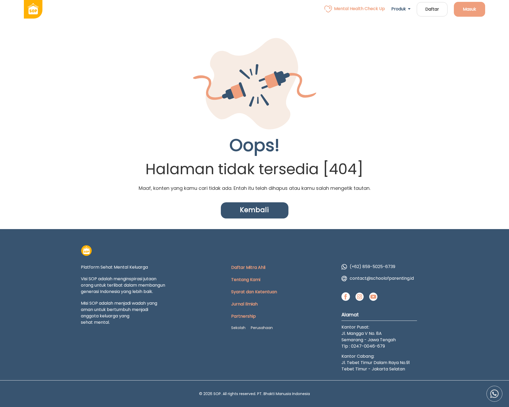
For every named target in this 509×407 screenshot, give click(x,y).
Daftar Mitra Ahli (248, 267)
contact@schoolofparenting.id (382, 278)
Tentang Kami (245, 280)
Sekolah (238, 327)
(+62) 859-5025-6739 (372, 267)
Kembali (254, 210)
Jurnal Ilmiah (244, 304)
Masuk (469, 9)
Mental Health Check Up (359, 9)
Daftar (432, 9)
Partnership (243, 316)
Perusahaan (262, 327)
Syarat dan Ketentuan (254, 292)
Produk (399, 9)
